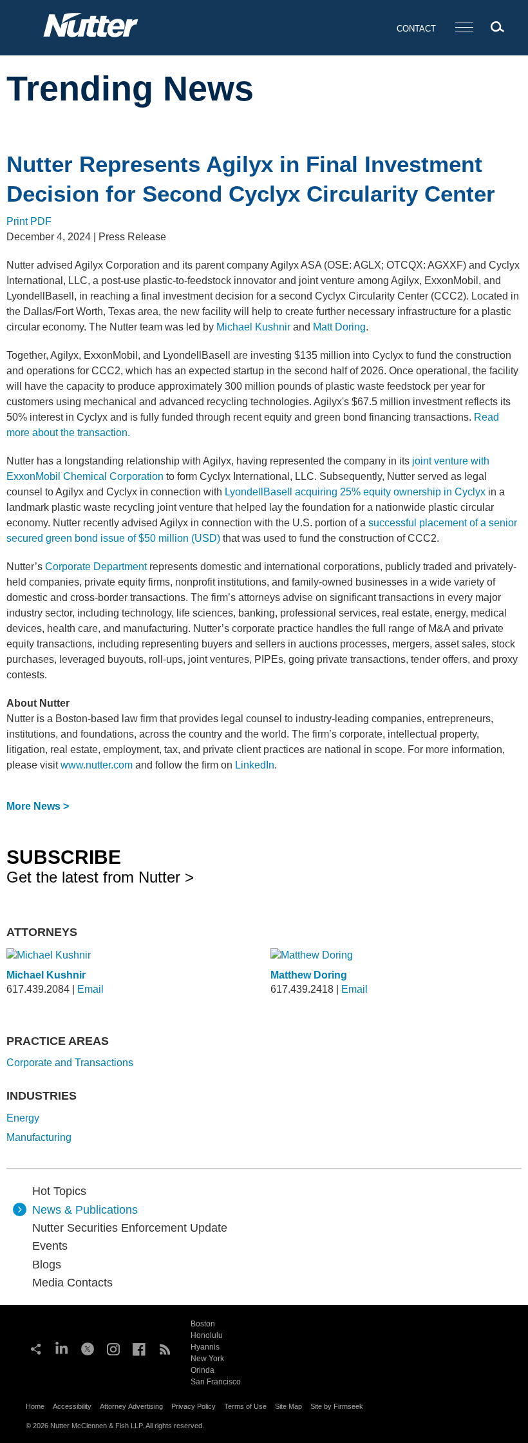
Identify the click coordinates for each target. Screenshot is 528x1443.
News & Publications (85, 1209)
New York (207, 1358)
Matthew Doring (308, 975)
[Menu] (464, 28)
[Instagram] (113, 1347)
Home (35, 1406)
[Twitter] (88, 1347)
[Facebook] (139, 1347)
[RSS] (165, 1347)
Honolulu (207, 1335)
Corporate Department (96, 566)
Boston (203, 1323)
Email (90, 989)
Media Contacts (72, 1282)
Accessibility (72, 1406)
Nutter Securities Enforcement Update (129, 1227)
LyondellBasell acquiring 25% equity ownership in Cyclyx (355, 491)
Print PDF (29, 221)
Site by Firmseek (336, 1406)
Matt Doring (339, 326)
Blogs (46, 1264)
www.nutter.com (97, 765)
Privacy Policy (193, 1406)
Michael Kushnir (253, 326)
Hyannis (205, 1347)
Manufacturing (38, 1137)
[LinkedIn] (62, 1347)
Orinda (202, 1370)
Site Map (288, 1406)
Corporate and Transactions (69, 1062)
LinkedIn (254, 765)
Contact (416, 28)
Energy (22, 1118)
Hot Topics (59, 1191)
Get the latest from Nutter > (100, 865)
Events (50, 1245)
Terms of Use (245, 1406)
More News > (37, 806)
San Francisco (216, 1381)
